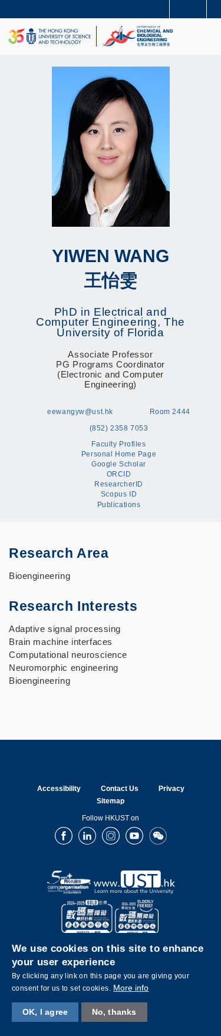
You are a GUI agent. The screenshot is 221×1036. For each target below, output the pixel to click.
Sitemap (110, 801)
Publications (119, 505)
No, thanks (114, 1012)
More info (131, 987)
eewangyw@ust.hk (80, 412)
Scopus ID (119, 494)
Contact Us (119, 789)
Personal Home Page (118, 454)
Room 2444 (170, 412)
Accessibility (59, 789)
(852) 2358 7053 (119, 428)
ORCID (119, 474)
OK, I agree (45, 1012)
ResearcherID (118, 484)
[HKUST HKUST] (49, 36)
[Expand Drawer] (188, 9)
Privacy (171, 789)
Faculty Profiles (118, 444)
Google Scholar (118, 464)
